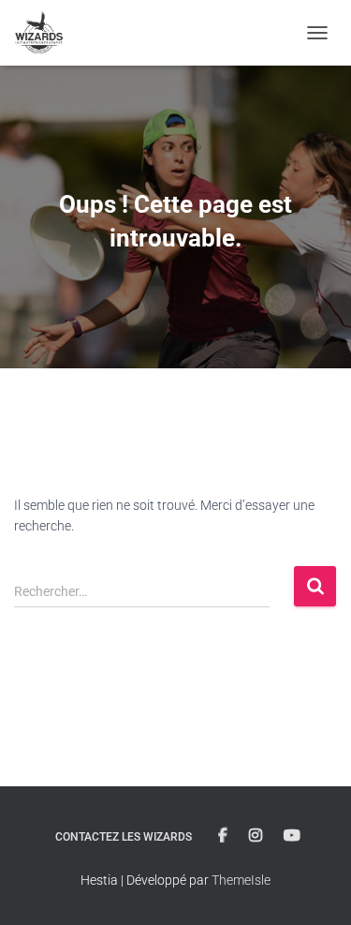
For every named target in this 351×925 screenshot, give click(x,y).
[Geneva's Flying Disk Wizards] (46, 32)
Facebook (223, 836)
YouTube (292, 836)
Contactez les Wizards (123, 836)
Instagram (255, 836)
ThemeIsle (241, 880)
